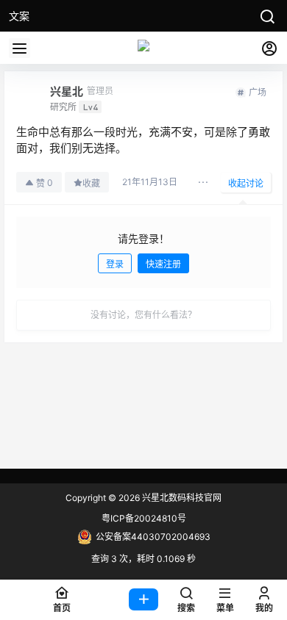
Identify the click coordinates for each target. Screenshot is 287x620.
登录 (115, 264)
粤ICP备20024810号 (144, 518)
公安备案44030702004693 (153, 536)
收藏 (91, 183)
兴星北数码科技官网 (181, 497)
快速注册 (163, 264)
